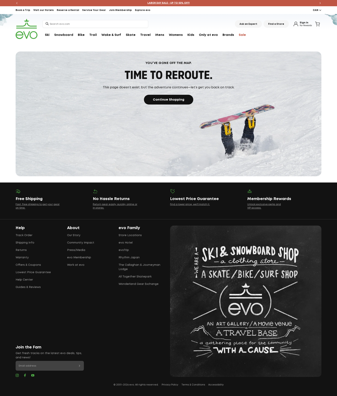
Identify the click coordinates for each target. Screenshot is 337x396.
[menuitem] (47, 35)
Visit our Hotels (43, 10)
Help (20, 228)
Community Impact (80, 243)
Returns (21, 250)
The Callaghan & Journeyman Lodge (139, 267)
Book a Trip (23, 10)
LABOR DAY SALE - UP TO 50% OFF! (168, 3)
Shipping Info (25, 243)
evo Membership (79, 257)
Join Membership (120, 10)
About (73, 228)
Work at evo (75, 265)
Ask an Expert (248, 24)
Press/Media (76, 250)
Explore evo (142, 10)
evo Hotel (126, 243)
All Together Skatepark (135, 277)
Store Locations (130, 235)
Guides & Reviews (28, 287)
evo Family (129, 228)
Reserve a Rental (68, 10)
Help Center (24, 280)
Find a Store (276, 24)
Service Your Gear (94, 10)
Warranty (22, 257)
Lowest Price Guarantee (33, 272)
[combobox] (95, 24)
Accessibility (216, 385)
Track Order (24, 235)
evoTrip (124, 250)
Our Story (73, 235)
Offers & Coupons (28, 265)
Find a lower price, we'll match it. (190, 204)
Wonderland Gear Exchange (139, 284)
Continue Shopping (168, 99)
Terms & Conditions (193, 385)
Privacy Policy (170, 385)
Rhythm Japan (129, 257)
